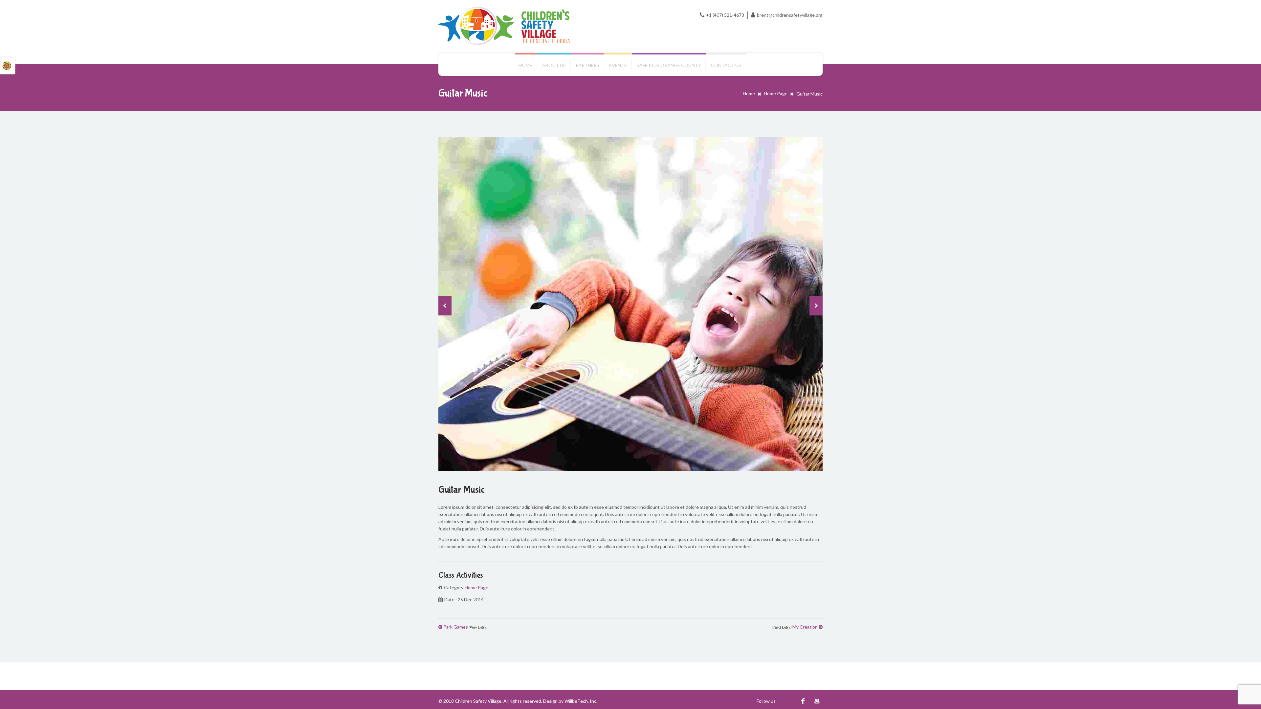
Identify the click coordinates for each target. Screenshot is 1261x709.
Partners (587, 65)
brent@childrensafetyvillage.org (790, 15)
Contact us (726, 65)
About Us (554, 65)
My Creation (795, 627)
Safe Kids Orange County (669, 65)
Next (816, 305)
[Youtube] (817, 701)
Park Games (464, 627)
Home (525, 65)
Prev (445, 305)
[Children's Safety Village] (504, 26)
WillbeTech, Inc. (580, 701)
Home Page (775, 93)
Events (618, 65)
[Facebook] (802, 701)
